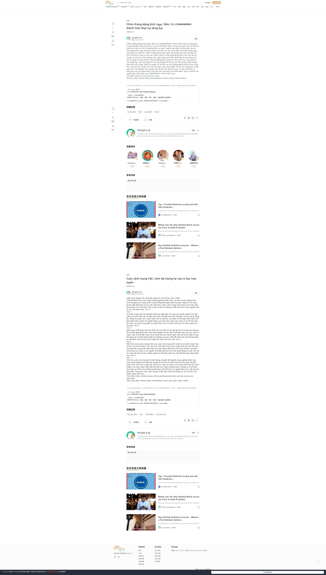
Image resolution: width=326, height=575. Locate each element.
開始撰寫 (216, 3)
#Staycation (198, 550)
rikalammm (163, 163)
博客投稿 (141, 564)
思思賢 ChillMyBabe (178, 163)
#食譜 (187, 550)
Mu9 (140, 112)
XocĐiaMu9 (149, 414)
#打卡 (182, 550)
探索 (145, 7)
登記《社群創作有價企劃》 (148, 92)
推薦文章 (151, 7)
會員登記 (208, 3)
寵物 (207, 7)
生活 (202, 7)
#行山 (178, 550)
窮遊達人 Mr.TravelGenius (147, 163)
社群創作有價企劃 (111, 7)
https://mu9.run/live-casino (147, 76)
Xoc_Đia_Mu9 (161, 414)
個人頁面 (158, 550)
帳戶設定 (158, 553)
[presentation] (126, 156)
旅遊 (184, 7)
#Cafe (191, 550)
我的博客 (158, 561)
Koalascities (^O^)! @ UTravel (132, 163)
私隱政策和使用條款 (52, 571)
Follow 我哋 (163, 101)
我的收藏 (158, 556)
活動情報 (167, 97)
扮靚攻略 (160, 97)
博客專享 (166, 7)
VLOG (174, 7)
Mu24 (157, 112)
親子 (197, 7)
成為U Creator (135, 7)
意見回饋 (141, 561)
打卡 (137, 97)
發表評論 (132, 181)
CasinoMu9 (148, 112)
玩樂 (193, 7)
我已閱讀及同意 (267, 572)
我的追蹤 (158, 559)
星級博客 (158, 7)
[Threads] (113, 140)
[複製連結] (113, 145)
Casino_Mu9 (131, 112)
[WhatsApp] (113, 135)
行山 (211, 7)
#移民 (205, 550)
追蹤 (196, 39)
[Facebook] (113, 130)
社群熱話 (124, 7)
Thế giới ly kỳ (136, 37)
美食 (179, 7)
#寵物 (173, 550)
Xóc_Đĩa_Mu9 (132, 414)
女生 (188, 7)
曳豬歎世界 (194, 163)
